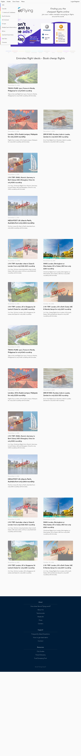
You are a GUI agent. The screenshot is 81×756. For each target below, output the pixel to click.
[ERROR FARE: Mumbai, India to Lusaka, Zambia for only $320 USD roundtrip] (58, 119)
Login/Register (75, 1)
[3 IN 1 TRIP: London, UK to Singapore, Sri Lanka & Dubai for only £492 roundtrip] (23, 292)
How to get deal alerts (40, 637)
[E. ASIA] (66, 51)
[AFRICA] (53, 51)
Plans (23, 1)
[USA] (9, 51)
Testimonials (41, 613)
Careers (40, 623)
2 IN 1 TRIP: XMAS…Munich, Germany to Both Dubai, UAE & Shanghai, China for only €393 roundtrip (21, 180)
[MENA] (47, 51)
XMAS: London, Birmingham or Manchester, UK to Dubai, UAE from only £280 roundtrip (57, 266)
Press (40, 620)
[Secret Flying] (21, 10)
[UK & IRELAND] (34, 51)
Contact (40, 641)
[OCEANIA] (72, 51)
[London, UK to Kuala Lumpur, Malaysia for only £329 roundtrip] (23, 119)
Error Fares (16, 1)
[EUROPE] (40, 51)
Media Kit (40, 616)
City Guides (40, 651)
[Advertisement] (58, 77)
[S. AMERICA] (28, 51)
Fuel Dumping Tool (40, 658)
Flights (3, 1)
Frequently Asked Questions (40, 634)
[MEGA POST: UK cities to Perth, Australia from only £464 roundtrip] (23, 205)
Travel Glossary (40, 655)
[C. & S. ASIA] (60, 51)
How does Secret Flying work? (41, 606)
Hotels (9, 1)
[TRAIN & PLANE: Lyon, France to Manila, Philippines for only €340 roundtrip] (23, 73)
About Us (41, 610)
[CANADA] (15, 51)
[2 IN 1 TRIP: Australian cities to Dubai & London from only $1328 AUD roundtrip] (23, 249)
